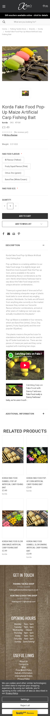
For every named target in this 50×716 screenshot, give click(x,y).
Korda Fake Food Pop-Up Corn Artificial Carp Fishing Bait (37, 481)
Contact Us (23, 664)
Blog (24, 667)
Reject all (25, 705)
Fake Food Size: (9, 188)
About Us (24, 661)
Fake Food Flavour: (11, 154)
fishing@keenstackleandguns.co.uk (23, 590)
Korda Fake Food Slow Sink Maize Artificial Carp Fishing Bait (12, 544)
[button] (25, 245)
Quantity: (6, 200)
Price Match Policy (24, 670)
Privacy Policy (24, 679)
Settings (25, 699)
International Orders (23, 676)
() (46, 6)
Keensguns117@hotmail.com (23, 602)
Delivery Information (23, 673)
